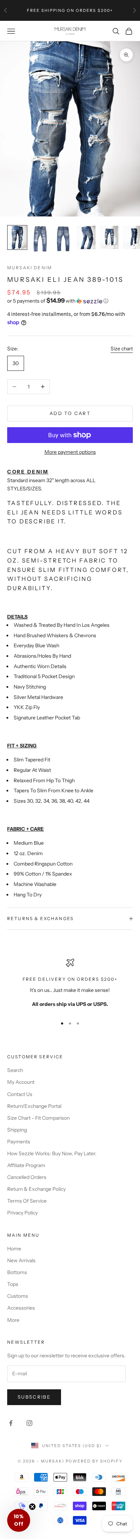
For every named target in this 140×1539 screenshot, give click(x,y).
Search (15, 1070)
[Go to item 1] (17, 237)
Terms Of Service (27, 1201)
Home (14, 1248)
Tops (12, 1284)
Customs (17, 1296)
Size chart (122, 348)
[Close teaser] (32, 1506)
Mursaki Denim (29, 267)
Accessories (21, 1308)
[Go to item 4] (86, 237)
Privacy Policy (22, 1212)
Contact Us (19, 1094)
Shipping (17, 1130)
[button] (70, 300)
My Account (20, 1082)
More (13, 1320)
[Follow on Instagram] (29, 1423)
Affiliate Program (26, 1165)
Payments (18, 1141)
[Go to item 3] (63, 239)
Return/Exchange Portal (34, 1106)
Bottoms (17, 1272)
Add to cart (70, 413)
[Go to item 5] (109, 237)
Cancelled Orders (26, 1177)
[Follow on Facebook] (10, 1423)
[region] (70, 985)
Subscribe (34, 1397)
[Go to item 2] (40, 239)
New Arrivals (21, 1260)
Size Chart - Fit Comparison (38, 1118)
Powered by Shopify (94, 1461)
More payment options (70, 452)
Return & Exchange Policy (36, 1189)
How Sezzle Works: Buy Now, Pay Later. (52, 1153)
